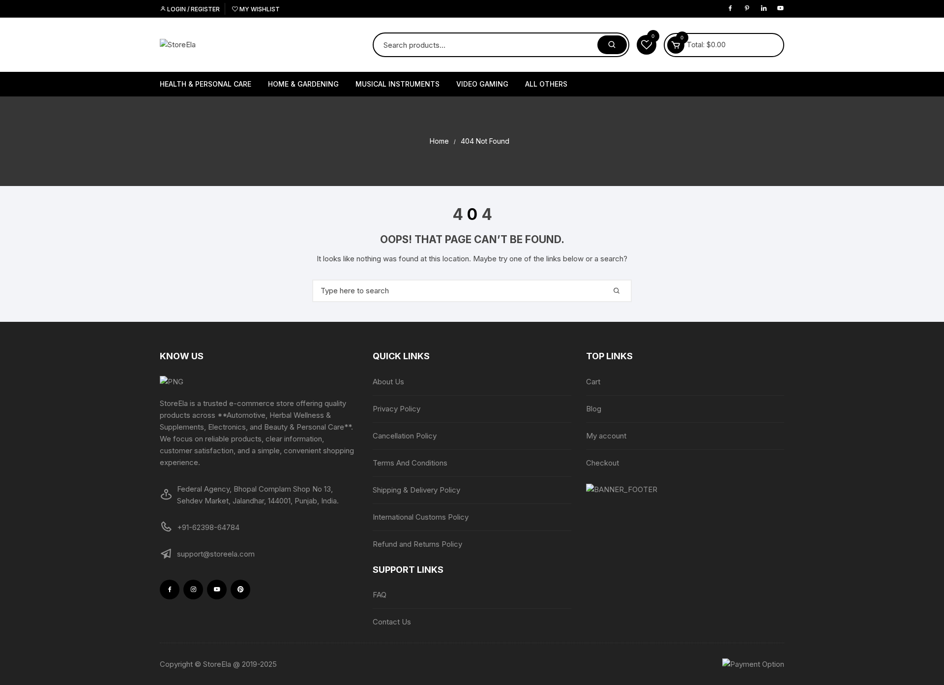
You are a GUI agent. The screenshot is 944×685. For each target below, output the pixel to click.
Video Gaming (482, 84)
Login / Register (193, 9)
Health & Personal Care (205, 84)
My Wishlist (259, 9)
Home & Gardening (303, 84)
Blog (593, 408)
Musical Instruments (397, 84)
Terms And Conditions (410, 462)
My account (606, 435)
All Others (546, 84)
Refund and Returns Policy (417, 544)
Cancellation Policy (405, 435)
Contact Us (392, 621)
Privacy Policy (396, 408)
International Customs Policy (421, 517)
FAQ (379, 594)
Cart (593, 381)
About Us (388, 381)
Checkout (602, 462)
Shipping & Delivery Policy (416, 490)
